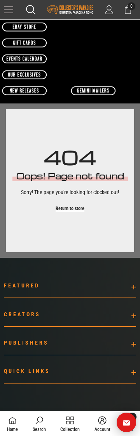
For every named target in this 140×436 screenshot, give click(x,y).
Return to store (70, 208)
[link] (39, 423)
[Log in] (109, 9)
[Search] (30, 9)
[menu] (8, 9)
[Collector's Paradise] (24, 27)
